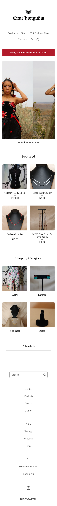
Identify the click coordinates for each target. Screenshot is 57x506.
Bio (23, 33)
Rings (28, 446)
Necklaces (28, 438)
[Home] (28, 14)
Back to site (28, 474)
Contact (22, 39)
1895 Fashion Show (39, 33)
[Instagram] (28, 488)
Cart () (35, 39)
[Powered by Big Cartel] (28, 499)
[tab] (19, 142)
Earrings (28, 431)
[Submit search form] (44, 375)
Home (28, 389)
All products (29, 346)
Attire (28, 424)
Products (13, 33)
